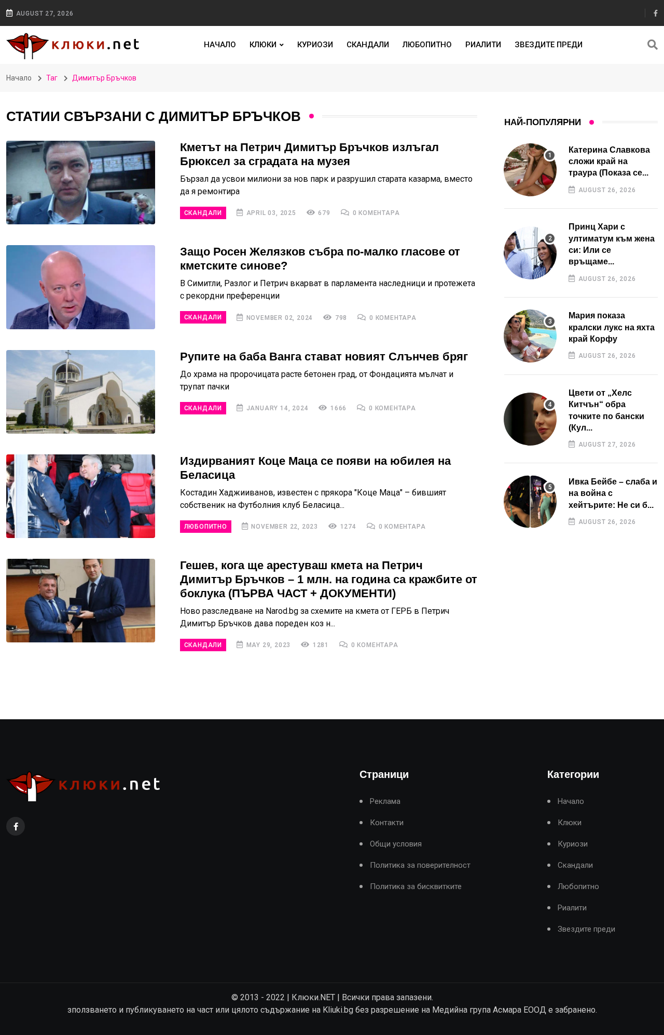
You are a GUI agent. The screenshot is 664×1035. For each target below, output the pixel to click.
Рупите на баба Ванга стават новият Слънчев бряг (324, 356)
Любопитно (427, 44)
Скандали (368, 44)
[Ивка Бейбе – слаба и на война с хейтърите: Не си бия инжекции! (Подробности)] (530, 502)
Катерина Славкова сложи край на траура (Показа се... (609, 161)
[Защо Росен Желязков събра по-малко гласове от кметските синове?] (80, 287)
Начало (220, 44)
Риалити (483, 44)
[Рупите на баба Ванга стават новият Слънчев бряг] (80, 392)
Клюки (263, 44)
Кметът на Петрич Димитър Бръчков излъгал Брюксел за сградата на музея (309, 154)
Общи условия (396, 844)
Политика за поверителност (420, 865)
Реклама (385, 801)
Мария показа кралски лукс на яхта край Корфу (612, 327)
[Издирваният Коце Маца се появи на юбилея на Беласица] (80, 496)
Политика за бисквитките (416, 887)
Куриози (315, 44)
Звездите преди (549, 44)
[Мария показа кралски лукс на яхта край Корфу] (530, 336)
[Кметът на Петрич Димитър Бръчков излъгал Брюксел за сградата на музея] (80, 182)
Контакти (387, 823)
